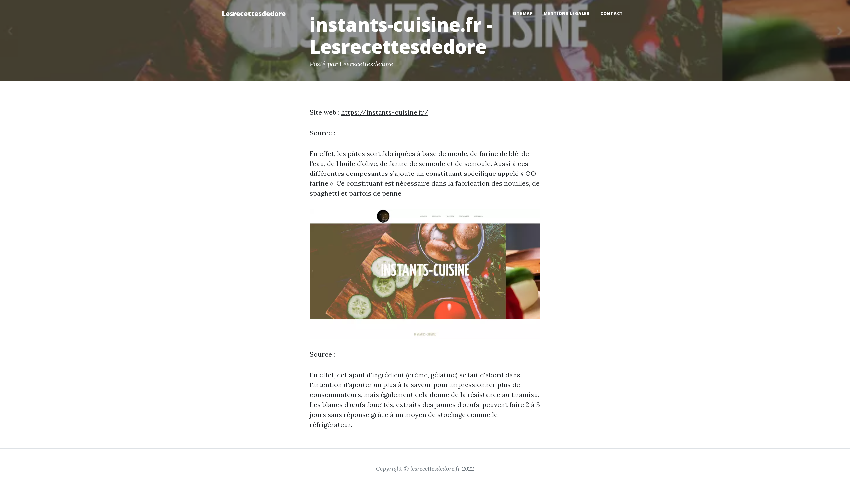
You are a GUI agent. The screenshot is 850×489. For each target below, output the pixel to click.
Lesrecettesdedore (254, 13)
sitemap (522, 13)
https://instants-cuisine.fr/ (384, 112)
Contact (611, 13)
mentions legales (567, 13)
